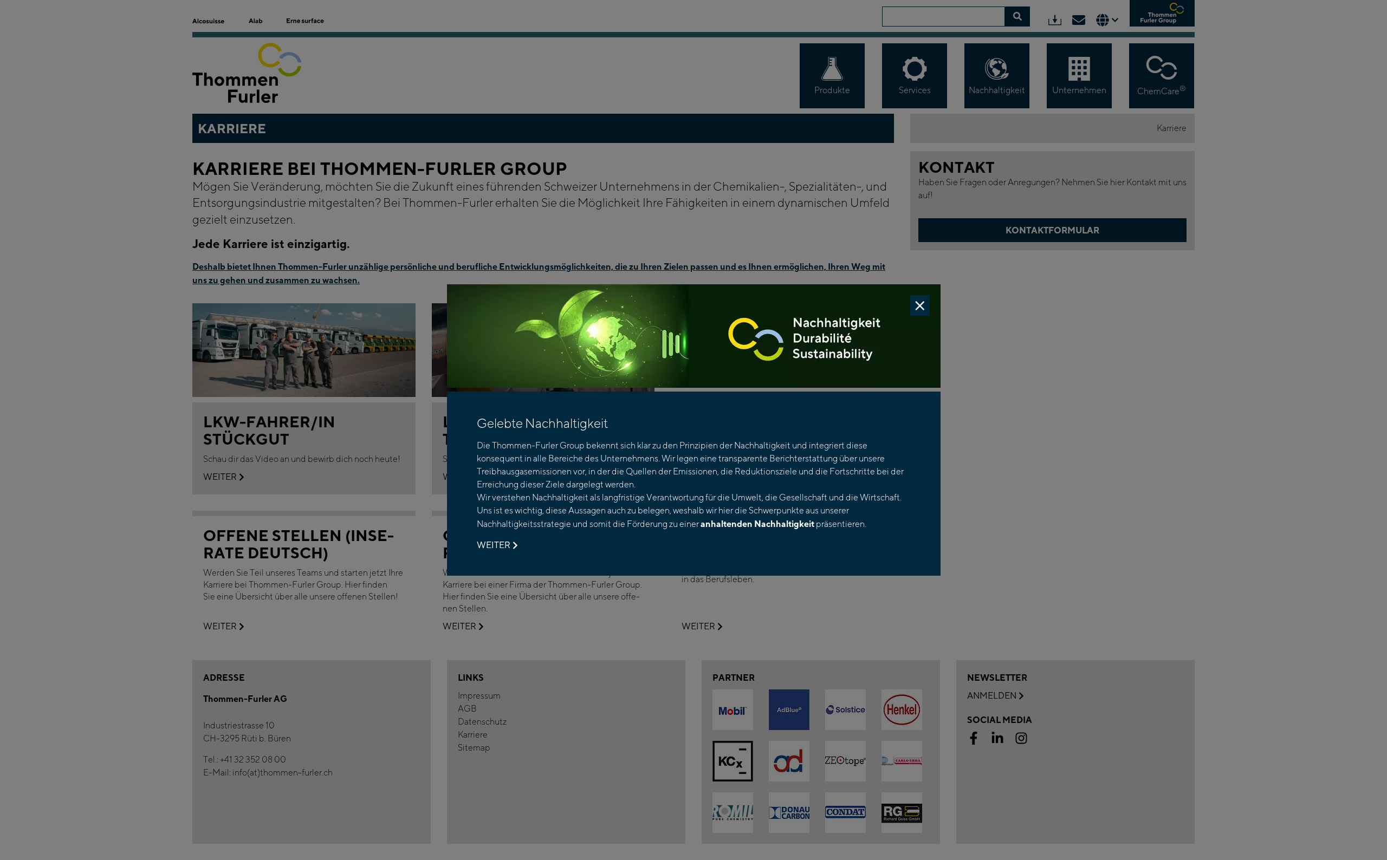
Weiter (493, 545)
